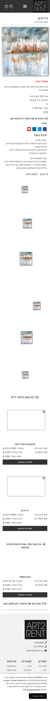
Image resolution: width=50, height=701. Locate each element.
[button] (25, 6)
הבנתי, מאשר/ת (38, 696)
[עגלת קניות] (11, 6)
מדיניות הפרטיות (33, 689)
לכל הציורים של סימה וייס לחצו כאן (29, 118)
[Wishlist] (7, 7)
